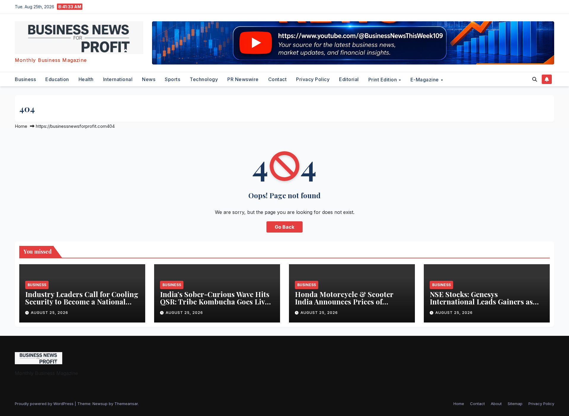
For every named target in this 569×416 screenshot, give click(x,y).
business (25, 79)
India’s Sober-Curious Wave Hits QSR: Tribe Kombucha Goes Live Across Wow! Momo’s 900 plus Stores (214, 305)
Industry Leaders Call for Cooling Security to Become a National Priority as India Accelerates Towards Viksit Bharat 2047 (81, 305)
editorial (349, 79)
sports (172, 79)
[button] (534, 79)
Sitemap (515, 403)
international (118, 79)
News (148, 79)
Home (21, 126)
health (86, 79)
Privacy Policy (313, 79)
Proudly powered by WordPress (45, 403)
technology (204, 79)
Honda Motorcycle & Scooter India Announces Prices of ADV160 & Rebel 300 (344, 301)
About (496, 403)
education (57, 79)
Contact (277, 79)
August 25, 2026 (49, 312)
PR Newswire (243, 79)
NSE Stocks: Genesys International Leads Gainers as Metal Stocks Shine (481, 301)
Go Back (284, 227)
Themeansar (126, 403)
